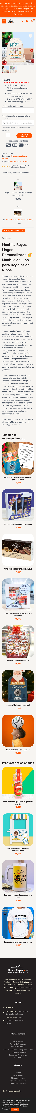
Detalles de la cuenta (18, 1081)
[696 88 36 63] (9, 1007)
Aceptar (15, 1109)
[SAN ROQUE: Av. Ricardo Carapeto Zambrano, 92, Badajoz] (16, 1020)
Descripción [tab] (6, 238)
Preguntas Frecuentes (18, 1055)
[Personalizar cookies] (12, 1091)
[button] (22, 21)
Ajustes (6, 1109)
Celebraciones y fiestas (19, 156)
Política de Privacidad (18, 1044)
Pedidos (18, 1072)
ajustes (25, 1106)
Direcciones (18, 1075)
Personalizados (22, 162)
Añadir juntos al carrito (13, 231)
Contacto (18, 1058)
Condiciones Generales (18, 1052)
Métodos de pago (18, 1078)
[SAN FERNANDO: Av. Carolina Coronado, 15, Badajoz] (16, 1012)
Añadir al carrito (24, 135)
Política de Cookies (18, 1046)
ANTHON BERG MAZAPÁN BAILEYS (19, 220)
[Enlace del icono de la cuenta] (27, 21)
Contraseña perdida (18, 1083)
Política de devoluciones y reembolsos (18, 1049)
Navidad (5, 159)
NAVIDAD (13, 162)
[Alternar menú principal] (4, 21)
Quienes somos (18, 1041)
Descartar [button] (18, 14)
